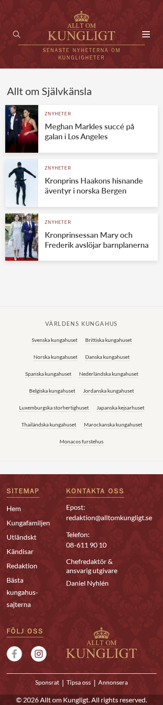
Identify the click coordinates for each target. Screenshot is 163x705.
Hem (14, 508)
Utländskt (22, 537)
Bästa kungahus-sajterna (22, 592)
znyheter (58, 114)
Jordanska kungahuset (108, 390)
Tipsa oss (79, 682)
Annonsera (113, 682)
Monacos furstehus (81, 441)
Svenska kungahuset (54, 340)
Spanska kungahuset (48, 374)
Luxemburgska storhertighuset (54, 407)
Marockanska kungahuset (113, 424)
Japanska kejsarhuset (120, 407)
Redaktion (22, 565)
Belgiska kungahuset (52, 390)
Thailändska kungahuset (48, 424)
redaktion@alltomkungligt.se (109, 517)
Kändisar (20, 551)
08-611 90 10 (86, 545)
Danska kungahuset (107, 357)
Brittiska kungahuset (108, 340)
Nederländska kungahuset (108, 374)
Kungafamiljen (28, 522)
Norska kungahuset (55, 357)
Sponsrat (47, 682)
